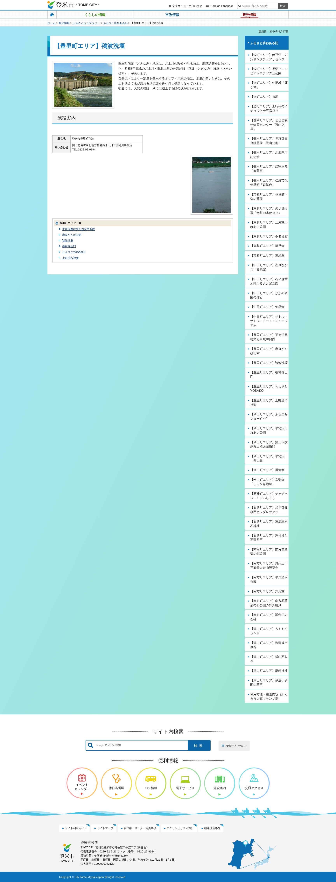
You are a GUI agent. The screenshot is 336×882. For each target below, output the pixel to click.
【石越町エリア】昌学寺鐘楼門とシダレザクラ (269, 509)
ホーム (51, 22)
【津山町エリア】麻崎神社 (269, 670)
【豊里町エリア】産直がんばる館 (269, 351)
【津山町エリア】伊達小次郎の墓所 (269, 682)
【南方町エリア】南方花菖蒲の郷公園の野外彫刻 (269, 603)
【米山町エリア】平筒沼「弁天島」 (267, 458)
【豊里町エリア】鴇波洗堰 (269, 363)
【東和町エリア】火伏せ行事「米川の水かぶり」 (269, 210)
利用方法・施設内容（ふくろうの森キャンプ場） (269, 696)
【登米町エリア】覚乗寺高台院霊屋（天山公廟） (269, 140)
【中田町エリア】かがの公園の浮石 (269, 295)
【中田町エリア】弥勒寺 (267, 307)
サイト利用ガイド (76, 828)
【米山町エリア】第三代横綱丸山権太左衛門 (269, 444)
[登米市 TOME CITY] (73, 5)
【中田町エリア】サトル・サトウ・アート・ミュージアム (269, 321)
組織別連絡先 (212, 828)
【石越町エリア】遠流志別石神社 (269, 523)
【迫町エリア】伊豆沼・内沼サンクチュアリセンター (269, 57)
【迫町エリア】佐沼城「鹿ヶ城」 (269, 85)
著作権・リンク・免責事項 (140, 828)
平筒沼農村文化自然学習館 (78, 229)
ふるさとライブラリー (86, 22)
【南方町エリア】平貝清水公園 (269, 579)
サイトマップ (105, 828)
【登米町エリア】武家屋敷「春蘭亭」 (269, 168)
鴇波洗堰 (67, 240)
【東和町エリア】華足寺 (267, 245)
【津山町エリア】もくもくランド (269, 631)
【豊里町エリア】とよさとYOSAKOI (269, 388)
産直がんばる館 (71, 234)
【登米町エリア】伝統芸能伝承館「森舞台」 (269, 182)
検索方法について (236, 745)
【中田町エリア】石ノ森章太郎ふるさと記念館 (269, 281)
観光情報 (64, 22)
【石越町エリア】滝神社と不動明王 (269, 537)
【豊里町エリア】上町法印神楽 (269, 402)
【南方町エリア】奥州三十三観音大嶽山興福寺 (269, 565)
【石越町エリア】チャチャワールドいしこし (269, 496)
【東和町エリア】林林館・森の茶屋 (269, 196)
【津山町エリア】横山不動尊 (269, 659)
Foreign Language (222, 5)
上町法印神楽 (70, 257)
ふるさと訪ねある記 (115, 22)
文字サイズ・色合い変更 (187, 5)
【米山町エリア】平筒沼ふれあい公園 (269, 430)
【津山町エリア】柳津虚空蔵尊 (269, 645)
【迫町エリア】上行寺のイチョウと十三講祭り (269, 108)
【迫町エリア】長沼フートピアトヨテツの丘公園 (269, 71)
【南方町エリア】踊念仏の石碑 (269, 617)
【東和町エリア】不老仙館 (269, 236)
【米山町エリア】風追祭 (267, 470)
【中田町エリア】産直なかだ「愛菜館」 (269, 267)
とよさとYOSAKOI (73, 251)
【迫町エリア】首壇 (264, 96)
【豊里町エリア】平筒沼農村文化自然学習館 (269, 337)
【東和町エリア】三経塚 (267, 255)
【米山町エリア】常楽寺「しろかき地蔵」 (267, 482)
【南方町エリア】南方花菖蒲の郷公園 (269, 551)
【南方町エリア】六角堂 (267, 591)
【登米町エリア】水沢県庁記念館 (269, 154)
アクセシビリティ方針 (180, 828)
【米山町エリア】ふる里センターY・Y (269, 416)
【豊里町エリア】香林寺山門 (269, 374)
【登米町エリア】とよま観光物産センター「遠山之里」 (269, 125)
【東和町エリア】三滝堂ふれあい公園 (269, 224)
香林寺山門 (69, 246)
